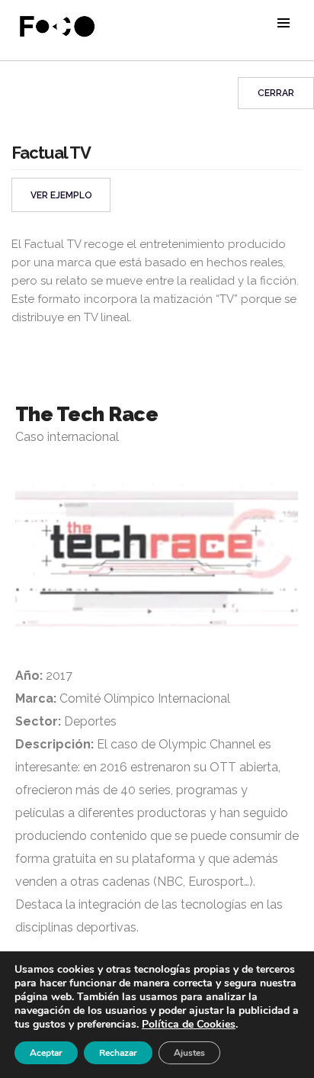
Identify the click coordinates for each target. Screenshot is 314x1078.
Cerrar (276, 93)
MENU (283, 23)
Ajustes (189, 1053)
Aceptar (46, 1053)
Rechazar (118, 1053)
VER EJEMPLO (61, 195)
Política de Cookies (189, 1024)
